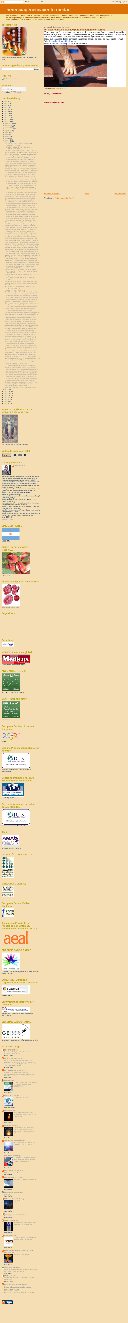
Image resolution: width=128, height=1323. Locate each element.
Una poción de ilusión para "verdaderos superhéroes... (21, 203)
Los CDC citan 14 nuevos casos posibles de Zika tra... (21, 378)
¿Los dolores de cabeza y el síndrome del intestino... (21, 371)
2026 (6, 101)
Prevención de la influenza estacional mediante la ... (20, 354)
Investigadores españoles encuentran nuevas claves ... (22, 237)
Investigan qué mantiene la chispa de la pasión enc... (21, 328)
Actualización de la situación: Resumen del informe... (21, 347)
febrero (7, 142)
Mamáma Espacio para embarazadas (17, 1287)
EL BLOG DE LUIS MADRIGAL (15, 1171)
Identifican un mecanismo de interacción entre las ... (20, 225)
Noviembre (7, 1194)
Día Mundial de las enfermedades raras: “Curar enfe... (21, 150)
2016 (6, 121)
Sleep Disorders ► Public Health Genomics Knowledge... (22, 240)
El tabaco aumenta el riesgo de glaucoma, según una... (21, 227)
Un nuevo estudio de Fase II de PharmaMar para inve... (22, 181)
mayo (7, 136)
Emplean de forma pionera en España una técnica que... (22, 216)
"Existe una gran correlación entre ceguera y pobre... (21, 163)
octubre (7, 127)
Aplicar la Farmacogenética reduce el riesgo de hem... (21, 340)
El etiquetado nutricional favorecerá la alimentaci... (20, 231)
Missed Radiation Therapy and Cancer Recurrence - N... (22, 152)
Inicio (87, 194)
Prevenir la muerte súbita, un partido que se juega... (20, 157)
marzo (7, 140)
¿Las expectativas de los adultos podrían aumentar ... (21, 369)
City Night (17, 1201)
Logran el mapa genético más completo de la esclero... (21, 319)
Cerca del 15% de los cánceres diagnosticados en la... (21, 325)
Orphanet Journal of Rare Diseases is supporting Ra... (21, 207)
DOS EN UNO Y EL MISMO (12, 1172)
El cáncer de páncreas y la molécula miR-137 (18, 327)
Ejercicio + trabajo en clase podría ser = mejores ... (20, 301)
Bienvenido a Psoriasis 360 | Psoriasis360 (19, 1293)
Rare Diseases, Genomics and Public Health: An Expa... (22, 292)
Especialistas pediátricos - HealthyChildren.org (19, 384)
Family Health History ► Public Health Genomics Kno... (21, 258)
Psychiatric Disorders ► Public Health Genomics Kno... (22, 242)
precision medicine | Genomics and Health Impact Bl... (21, 281)
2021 (6, 111)
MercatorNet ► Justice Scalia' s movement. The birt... (21, 209)
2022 (6, 109)
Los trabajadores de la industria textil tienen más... (20, 201)
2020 (6, 113)
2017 (6, 119)
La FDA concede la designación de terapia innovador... (21, 189)
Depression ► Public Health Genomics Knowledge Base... (22, 262)
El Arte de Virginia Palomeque (14, 1199)
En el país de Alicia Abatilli (13, 1192)
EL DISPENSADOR (11, 1050)
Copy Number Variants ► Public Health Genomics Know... (22, 264)
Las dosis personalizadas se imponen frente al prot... (21, 172)
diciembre (8, 123)
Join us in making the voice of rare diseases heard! (20, 367)
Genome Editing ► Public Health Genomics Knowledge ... (22, 255)
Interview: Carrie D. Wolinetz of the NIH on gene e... (20, 321)
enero (7, 389)
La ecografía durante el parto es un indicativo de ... (20, 336)
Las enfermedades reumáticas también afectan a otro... (21, 192)
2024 (6, 105)
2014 (6, 393)
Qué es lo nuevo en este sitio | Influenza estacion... (20, 349)
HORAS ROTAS (9, 1110)
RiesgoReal (8, 285)
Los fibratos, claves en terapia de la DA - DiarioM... (20, 174)
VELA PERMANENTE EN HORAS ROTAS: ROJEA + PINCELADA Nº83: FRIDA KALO (25, 1114)
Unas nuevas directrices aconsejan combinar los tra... (21, 374)
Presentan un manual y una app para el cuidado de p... (21, 229)
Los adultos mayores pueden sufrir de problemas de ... (21, 306)
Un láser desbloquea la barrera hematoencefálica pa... (21, 299)
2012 (6, 397)
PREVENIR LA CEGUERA (13, 1177)
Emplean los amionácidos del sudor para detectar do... (21, 222)
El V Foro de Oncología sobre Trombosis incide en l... (21, 185)
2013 (6, 395)
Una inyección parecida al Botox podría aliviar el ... (20, 360)
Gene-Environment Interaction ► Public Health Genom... (22, 257)
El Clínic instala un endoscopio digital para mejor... (20, 176)
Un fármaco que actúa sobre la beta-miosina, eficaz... (21, 220)
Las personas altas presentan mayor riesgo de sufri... (21, 338)
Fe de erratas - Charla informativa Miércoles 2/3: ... (20, 187)
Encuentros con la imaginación (15, 1214)
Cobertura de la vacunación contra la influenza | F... (20, 351)
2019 (6, 115)
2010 (6, 401)
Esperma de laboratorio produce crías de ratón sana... (21, 238)
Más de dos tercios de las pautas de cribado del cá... (21, 196)
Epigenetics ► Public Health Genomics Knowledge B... (21, 260)
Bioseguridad (9, 1080)
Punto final (7, 1216)
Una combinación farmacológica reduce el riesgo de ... (21, 180)
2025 (6, 103)
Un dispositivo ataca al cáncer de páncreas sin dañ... (21, 183)
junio (6, 134)
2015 (6, 391)
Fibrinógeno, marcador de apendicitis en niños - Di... (20, 161)
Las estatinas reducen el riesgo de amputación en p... (21, 178)
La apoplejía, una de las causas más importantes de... (21, 345)
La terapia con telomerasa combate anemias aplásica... (21, 314)
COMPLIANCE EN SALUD (22, 1097)
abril (6, 138)
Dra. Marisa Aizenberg (12, 1156)
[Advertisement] (63, 175)
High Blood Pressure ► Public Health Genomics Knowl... (22, 251)
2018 (6, 117)
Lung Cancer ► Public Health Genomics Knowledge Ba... (22, 246)
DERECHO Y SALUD (11, 1095)
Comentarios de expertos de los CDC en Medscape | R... (22, 358)
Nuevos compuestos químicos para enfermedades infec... (22, 312)
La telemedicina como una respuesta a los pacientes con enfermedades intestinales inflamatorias (25, 1159)
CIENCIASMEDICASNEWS (13, 1058)
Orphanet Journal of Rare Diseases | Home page (20, 205)
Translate (18, 92)
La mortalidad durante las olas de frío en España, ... (20, 233)
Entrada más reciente (52, 194)
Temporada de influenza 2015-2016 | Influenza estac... (21, 356)
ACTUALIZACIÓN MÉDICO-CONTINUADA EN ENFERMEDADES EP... (19, 266)
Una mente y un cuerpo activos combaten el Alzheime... (22, 295)
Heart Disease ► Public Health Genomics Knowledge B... (22, 253)
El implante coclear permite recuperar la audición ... (20, 200)
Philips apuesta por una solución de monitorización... (21, 323)
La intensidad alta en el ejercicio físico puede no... (20, 330)
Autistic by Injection (11, 1220)
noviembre (8, 125)
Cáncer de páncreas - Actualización (16, 363)
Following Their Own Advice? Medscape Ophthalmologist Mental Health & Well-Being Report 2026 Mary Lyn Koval (19, 1074)
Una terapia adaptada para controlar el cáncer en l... (20, 214)
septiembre (8, 129)
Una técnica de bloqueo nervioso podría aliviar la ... (20, 294)
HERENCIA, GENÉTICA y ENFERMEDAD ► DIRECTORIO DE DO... (18, 144)
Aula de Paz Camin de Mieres (14, 1140)
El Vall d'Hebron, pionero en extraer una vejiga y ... (20, 224)
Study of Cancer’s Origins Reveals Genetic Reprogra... (21, 387)
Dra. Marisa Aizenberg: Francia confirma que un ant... (21, 365)
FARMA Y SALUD (10, 1276)
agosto (7, 130)
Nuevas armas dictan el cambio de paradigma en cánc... (22, 170)
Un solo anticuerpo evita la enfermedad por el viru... (20, 317)
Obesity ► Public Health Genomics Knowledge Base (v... (22, 244)
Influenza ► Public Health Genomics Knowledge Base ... (22, 247)
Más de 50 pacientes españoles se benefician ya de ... (21, 332)
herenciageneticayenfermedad (38, 9)
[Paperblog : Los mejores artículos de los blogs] (8, 646)
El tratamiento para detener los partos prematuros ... (21, 334)
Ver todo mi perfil (7, 519)
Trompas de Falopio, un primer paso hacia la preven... (21, 168)
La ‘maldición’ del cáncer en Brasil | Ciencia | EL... (20, 310)
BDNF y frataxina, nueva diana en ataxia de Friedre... (21, 167)
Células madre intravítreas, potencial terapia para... (20, 165)
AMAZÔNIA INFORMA (12, 1267)
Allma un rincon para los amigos (15, 1284)
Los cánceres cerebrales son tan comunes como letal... (22, 297)
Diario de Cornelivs (11, 1125)
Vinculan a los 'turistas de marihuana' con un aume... (21, 305)
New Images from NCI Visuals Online (16, 385)
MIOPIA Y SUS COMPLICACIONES (25, 1179)
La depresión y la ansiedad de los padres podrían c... (21, 376)
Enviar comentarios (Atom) (64, 198)
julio (6, 132)
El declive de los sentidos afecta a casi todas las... (20, 380)
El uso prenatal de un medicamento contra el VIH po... (21, 382)
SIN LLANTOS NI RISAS (21, 1254)
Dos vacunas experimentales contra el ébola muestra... (21, 303)
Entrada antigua (120, 194)
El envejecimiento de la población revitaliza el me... (20, 343)
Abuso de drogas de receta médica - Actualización (20, 211)
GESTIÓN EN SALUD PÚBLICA (15, 1070)
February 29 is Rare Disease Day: (15, 290)
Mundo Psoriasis (10, 1235)
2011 (6, 399)
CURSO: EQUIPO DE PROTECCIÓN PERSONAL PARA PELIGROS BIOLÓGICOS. (25, 1084)
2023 (6, 107)
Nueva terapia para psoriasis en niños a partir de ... (20, 316)
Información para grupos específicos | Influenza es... (21, 352)
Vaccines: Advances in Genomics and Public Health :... (21, 269)
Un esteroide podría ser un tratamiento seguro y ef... (21, 373)
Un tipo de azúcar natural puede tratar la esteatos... (20, 194)
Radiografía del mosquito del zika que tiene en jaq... (20, 213)
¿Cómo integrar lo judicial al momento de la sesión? (20, 308)
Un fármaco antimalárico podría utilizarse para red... (20, 191)
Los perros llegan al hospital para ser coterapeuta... (20, 156)
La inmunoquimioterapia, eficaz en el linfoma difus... (20, 198)
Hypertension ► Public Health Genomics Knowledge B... (22, 249)
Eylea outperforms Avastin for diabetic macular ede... (21, 154)
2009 (6, 403)
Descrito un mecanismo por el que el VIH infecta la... (21, 159)
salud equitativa (19, 465)
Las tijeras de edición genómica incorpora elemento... (21, 235)
